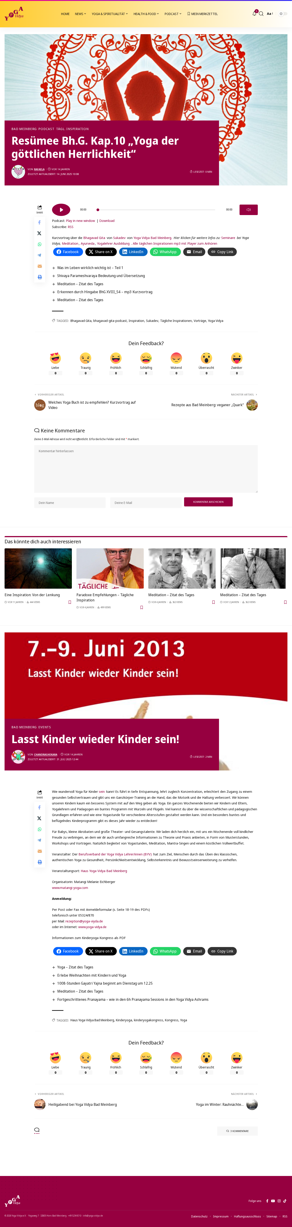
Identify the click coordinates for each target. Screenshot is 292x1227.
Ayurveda (87, 243)
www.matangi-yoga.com (70, 887)
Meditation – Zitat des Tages (80, 283)
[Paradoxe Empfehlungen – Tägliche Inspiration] (110, 568)
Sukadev (119, 237)
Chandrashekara (45, 754)
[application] (155, 208)
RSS (70, 226)
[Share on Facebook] (39, 222)
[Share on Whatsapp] (39, 244)
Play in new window (80, 220)
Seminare (228, 237)
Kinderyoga (124, 1020)
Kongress (171, 1020)
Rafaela (39, 169)
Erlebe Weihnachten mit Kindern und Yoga (91, 975)
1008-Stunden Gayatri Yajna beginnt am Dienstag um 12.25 (105, 983)
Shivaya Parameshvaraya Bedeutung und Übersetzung (101, 275)
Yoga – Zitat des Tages (75, 967)
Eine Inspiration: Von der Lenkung (32, 594)
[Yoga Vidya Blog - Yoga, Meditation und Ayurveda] (14, 14)
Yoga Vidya (215, 320)
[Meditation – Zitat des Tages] (182, 568)
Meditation (69, 243)
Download (107, 220)
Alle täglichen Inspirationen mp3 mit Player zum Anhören (175, 243)
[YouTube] (273, 1201)
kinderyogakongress (148, 1020)
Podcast (46, 129)
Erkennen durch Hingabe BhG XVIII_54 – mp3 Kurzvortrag (104, 291)
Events (44, 727)
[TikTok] (284, 1201)
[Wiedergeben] (61, 210)
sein (102, 791)
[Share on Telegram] (39, 254)
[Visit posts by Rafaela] (18, 172)
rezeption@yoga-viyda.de (84, 921)
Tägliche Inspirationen (176, 320)
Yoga (183, 1020)
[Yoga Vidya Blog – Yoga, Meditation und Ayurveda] (12, 1201)
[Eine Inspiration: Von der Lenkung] (38, 568)
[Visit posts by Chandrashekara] (18, 757)
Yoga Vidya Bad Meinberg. (152, 237)
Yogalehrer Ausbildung (113, 243)
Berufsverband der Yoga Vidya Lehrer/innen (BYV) (115, 854)
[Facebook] (267, 1201)
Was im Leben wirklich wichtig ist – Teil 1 (90, 267)
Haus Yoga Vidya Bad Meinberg (104, 870)
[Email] (39, 265)
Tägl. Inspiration (72, 129)
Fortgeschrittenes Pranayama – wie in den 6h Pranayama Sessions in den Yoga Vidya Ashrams (133, 999)
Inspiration (136, 320)
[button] (261, 14)
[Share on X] (39, 233)
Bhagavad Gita (94, 237)
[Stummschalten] (249, 210)
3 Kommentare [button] (239, 1131)
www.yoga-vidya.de (92, 926)
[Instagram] (279, 1201)
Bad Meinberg (24, 129)
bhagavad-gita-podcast (110, 320)
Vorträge (200, 320)
